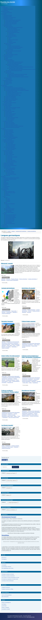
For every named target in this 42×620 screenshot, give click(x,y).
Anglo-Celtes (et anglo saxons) (10, 356)
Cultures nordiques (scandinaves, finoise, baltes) (10, 391)
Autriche (29, 310)
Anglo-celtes (14, 310)
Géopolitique (5, 535)
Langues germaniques (32, 278)
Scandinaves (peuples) (28, 390)
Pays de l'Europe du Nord (14, 417)
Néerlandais (14, 346)
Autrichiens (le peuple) (28, 288)
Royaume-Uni (10, 382)
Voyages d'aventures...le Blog (7, 589)
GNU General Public (31, 617)
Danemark (16, 446)
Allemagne (3, 280)
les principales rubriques (6, 566)
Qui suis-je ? (4, 557)
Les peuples (4, 565)
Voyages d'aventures (6, 587)
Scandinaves (9, 312)
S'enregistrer (4, 559)
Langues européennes (6, 313)
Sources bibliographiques (7, 595)
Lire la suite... (5, 282)
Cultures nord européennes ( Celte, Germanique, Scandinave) (31, 356)
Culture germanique (23, 278)
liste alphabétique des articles (7, 568)
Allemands (3, 278)
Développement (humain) (9, 517)
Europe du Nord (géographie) (12, 280)
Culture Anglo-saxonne (28, 321)
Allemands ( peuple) (7, 263)
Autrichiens (24, 309)
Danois (3, 445)
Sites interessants (5, 596)
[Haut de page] (40, 618)
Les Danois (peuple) (7, 425)
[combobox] (7, 467)
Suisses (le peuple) (5, 347)
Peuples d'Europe (14, 278)
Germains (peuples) (7, 321)
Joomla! (9, 617)
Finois (19, 416)
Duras (14, 345)
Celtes (10, 381)
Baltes (15, 416)
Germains (8, 278)
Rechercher (16, 467)
